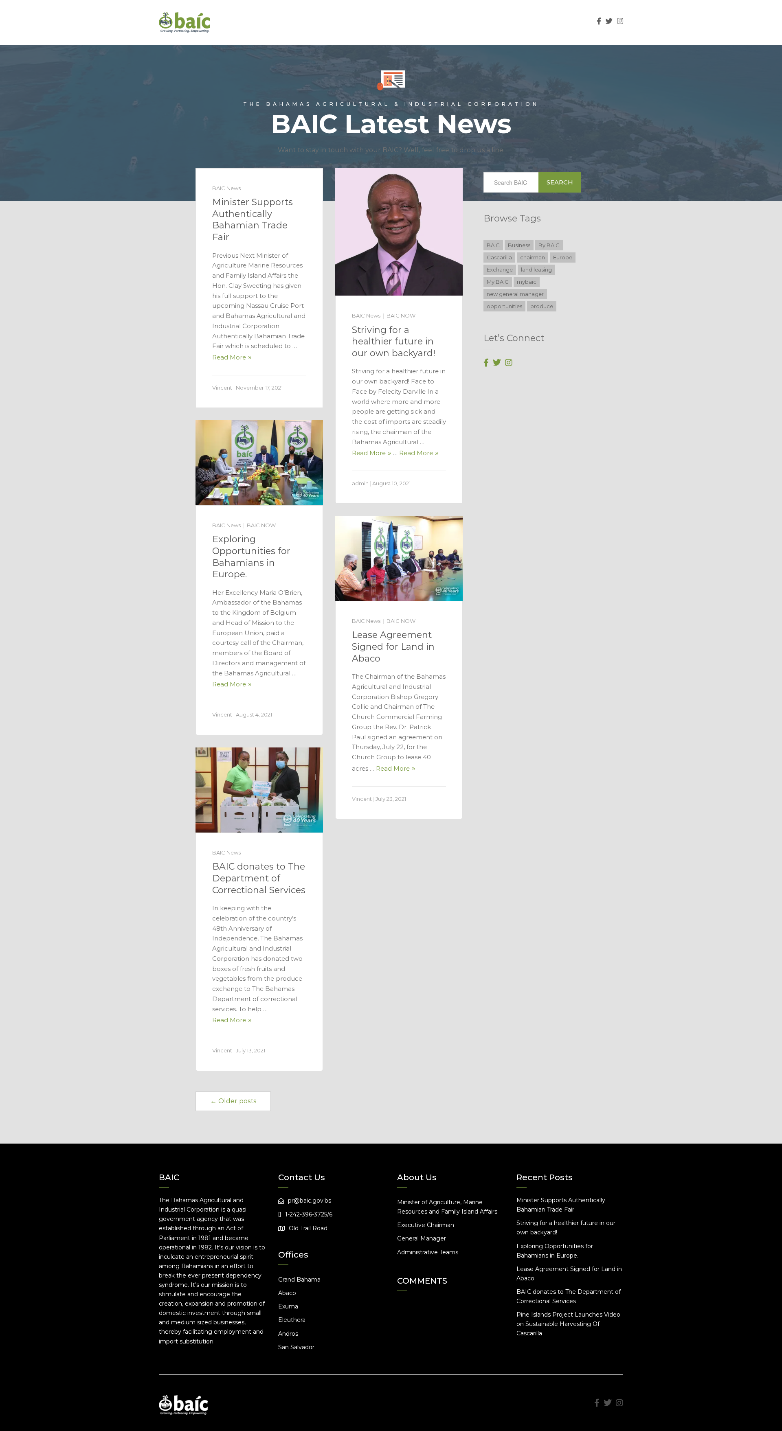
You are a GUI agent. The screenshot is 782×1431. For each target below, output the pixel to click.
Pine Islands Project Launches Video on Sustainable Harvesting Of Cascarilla (568, 1324)
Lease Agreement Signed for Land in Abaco (393, 646)
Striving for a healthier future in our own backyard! (393, 341)
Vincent (222, 387)
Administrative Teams (427, 1252)
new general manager (515, 294)
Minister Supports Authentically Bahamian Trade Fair (252, 220)
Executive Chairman (425, 1225)
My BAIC (498, 281)
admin (360, 483)
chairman (532, 257)
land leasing (536, 269)
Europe (562, 257)
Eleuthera (291, 1320)
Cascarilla (499, 257)
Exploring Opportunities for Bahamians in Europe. (251, 557)
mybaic (526, 281)
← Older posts (233, 1101)
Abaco (287, 1293)
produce (541, 306)
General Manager (421, 1238)
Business (519, 245)
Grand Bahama (299, 1279)
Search (560, 182)
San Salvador (296, 1347)
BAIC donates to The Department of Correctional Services (258, 878)
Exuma (288, 1306)
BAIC (493, 245)
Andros (288, 1333)
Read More (229, 357)
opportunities (504, 306)
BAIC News (226, 188)
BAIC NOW (401, 315)
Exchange (500, 269)
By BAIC (549, 245)
